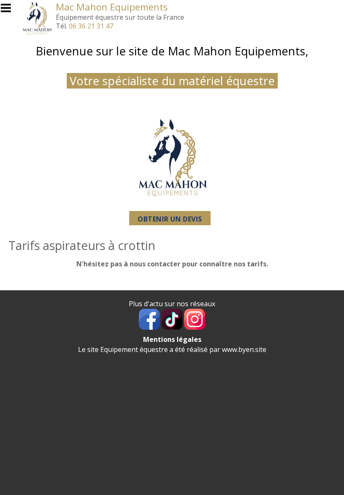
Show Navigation (9, 10)
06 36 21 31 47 (91, 26)
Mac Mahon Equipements (112, 6)
